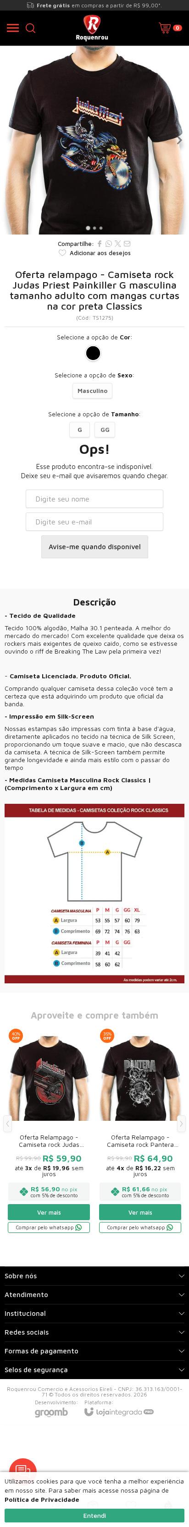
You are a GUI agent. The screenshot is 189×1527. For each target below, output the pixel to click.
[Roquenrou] (92, 28)
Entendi (94, 1515)
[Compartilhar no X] (118, 243)
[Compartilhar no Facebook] (99, 243)
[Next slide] (178, 140)
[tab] (87, 227)
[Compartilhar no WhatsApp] (109, 243)
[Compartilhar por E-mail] (127, 243)
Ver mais (49, 1212)
